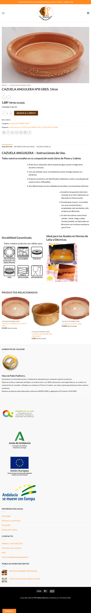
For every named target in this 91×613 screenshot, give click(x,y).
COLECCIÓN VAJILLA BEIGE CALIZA (24, 579)
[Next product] (4, 97)
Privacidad (6, 525)
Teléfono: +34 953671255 (12, 543)
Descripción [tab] (7, 147)
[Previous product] (8, 97)
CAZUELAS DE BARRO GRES (20, 85)
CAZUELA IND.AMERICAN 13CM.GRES (42, 335)
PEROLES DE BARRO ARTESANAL (23, 571)
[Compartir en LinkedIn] (25, 132)
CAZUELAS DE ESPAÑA (50, 127)
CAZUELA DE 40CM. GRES (72, 324)
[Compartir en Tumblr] (30, 132)
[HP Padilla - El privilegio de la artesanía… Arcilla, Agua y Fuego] (45, 13)
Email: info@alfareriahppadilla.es (15, 557)
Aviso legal (6, 516)
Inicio (4, 85)
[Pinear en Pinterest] (21, 132)
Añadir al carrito (26, 113)
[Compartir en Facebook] (8, 132)
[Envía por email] (17, 132)
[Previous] (2, 320)
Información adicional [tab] (24, 147)
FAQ (4, 552)
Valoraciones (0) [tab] (43, 147)
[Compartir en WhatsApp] (4, 132)
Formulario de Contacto (11, 548)
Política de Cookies (9, 530)
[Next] (89, 320)
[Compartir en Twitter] (12, 132)
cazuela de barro (14, 127)
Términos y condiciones (11, 520)
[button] (3, 13)
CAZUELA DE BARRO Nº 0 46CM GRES (14, 325)
